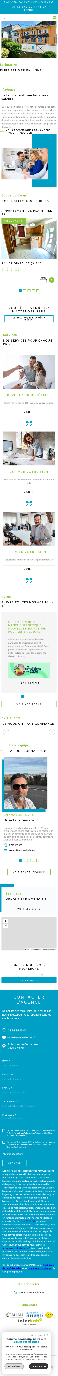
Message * (9, 1115)
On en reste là (38, 1335)
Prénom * (8, 1074)
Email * (7, 1088)
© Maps (36, 949)
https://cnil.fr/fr (28, 1221)
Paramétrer (14, 1366)
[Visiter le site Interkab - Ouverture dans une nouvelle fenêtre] (30, 1321)
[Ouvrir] (3, 17)
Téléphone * (11, 1101)
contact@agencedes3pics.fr (21, 1037)
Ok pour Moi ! (39, 1366)
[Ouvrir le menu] (55, 17)
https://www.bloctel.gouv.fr (16, 1248)
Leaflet (27, 949)
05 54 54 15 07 (17, 1030)
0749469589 (15, 845)
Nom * (6, 1061)
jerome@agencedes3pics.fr (22, 850)
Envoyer (14, 1163)
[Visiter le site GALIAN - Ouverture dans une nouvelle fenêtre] (14, 1314)
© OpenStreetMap (49, 949)
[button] (25, 47)
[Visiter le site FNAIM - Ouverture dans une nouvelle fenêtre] (49, 1315)
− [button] (6, 926)
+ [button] (6, 921)
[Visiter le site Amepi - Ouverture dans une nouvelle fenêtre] (34, 1315)
